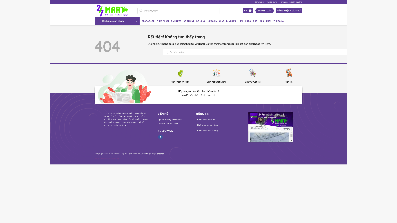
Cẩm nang (259, 2)
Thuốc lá (279, 21)
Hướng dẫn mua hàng (207, 125)
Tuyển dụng (272, 2)
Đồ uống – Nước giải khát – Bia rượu (216, 21)
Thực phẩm (163, 21)
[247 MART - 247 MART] (114, 10)
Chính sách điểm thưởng (291, 2)
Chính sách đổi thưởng (207, 130)
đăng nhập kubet (112, 158)
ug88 (101, 158)
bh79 (96, 158)
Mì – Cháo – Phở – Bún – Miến (255, 21)
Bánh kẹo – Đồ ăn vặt (182, 21)
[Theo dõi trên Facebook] (160, 137)
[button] (248, 10)
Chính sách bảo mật (206, 119)
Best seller (148, 21)
